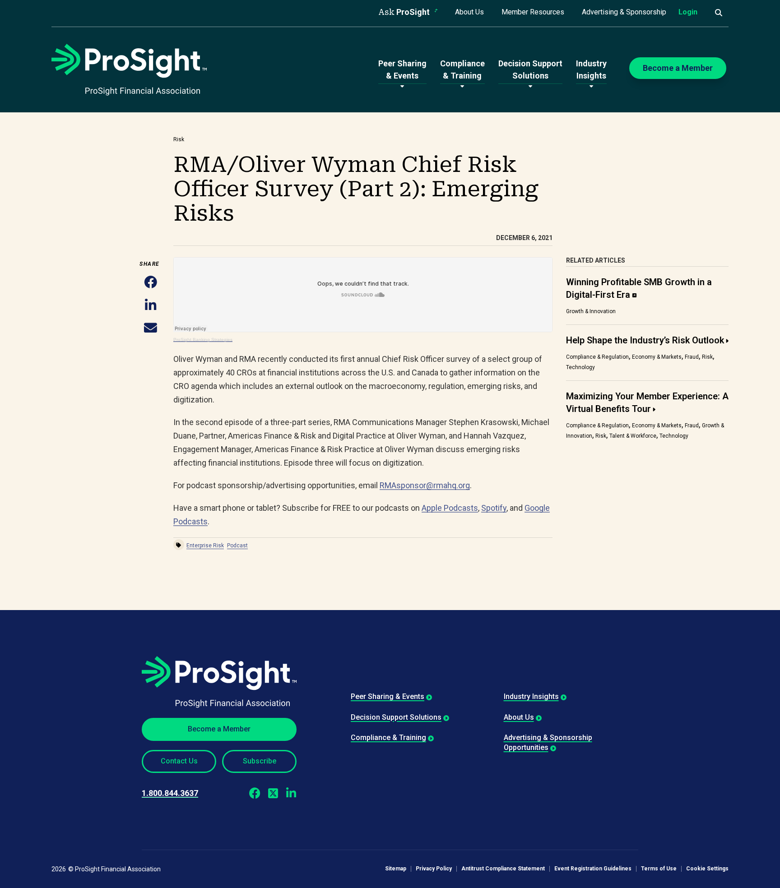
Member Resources (532, 12)
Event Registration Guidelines (592, 869)
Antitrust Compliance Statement (503, 869)
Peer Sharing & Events (387, 696)
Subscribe (259, 761)
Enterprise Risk (205, 545)
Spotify (493, 508)
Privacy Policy (434, 869)
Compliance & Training (388, 737)
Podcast (237, 545)
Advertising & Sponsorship (624, 12)
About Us (469, 12)
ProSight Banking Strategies (202, 339)
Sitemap (395, 869)
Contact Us (179, 761)
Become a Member (219, 729)
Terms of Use (659, 869)
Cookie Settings (707, 869)
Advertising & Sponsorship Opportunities (548, 742)
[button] (150, 283)
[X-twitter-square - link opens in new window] (273, 793)
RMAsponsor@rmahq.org (425, 485)
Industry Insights (531, 696)
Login (687, 12)
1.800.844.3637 (170, 793)
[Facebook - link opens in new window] (254, 793)
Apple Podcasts (450, 508)
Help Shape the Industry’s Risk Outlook (645, 340)
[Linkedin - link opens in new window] (291, 793)
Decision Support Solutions (396, 717)
